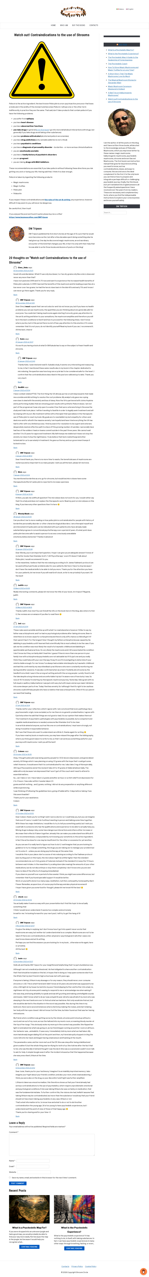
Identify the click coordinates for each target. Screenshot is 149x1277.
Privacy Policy (77, 1266)
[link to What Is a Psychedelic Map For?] (29, 1209)
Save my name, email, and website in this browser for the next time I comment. (44, 1178)
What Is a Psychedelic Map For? (29, 1227)
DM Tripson (35, 228)
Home (53, 25)
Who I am (64, 25)
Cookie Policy (90, 1266)
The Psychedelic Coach (117, 64)
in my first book (42, 130)
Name (12, 1161)
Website (12, 1172)
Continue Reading (29, 1247)
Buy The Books (78, 25)
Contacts (93, 25)
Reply (15, 295)
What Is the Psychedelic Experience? (123, 54)
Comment (13, 1132)
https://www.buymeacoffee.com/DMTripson (28, 217)
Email (12, 1166)
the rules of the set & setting (57, 200)
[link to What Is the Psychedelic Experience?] (74, 1209)
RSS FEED (123, 44)
